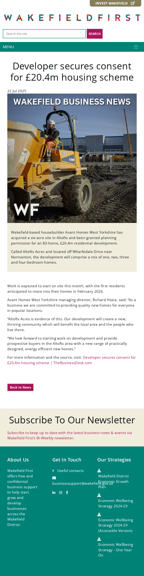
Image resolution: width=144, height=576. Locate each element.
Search (95, 34)
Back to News (20, 387)
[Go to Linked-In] (55, 492)
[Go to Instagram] (62, 492)
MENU (8, 46)
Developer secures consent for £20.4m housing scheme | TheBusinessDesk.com (71, 360)
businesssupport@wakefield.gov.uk (82, 483)
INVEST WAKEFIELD (113, 3)
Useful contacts (70, 470)
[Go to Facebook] (67, 492)
